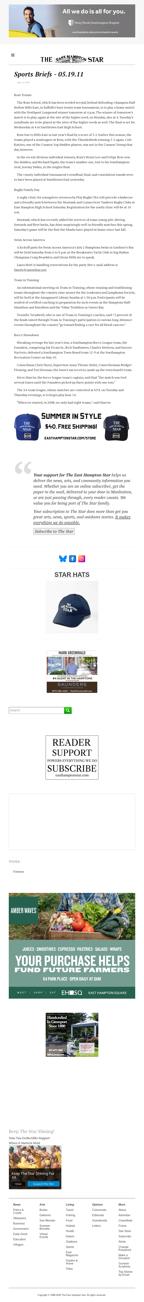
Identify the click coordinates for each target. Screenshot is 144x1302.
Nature (70, 1236)
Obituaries (19, 1218)
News (17, 1204)
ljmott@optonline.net (30, 270)
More (122, 1204)
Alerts (122, 1241)
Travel (70, 1209)
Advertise (124, 1215)
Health (70, 1231)
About (122, 1209)
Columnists (99, 1209)
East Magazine (72, 1254)
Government (20, 1228)
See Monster (47, 1220)
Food (69, 1220)
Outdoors (71, 1241)
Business (19, 1223)
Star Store (125, 1231)
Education (19, 1239)
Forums (18, 871)
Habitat (70, 1225)
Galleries (45, 1215)
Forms (122, 1225)
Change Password (125, 1248)
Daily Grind (20, 1234)
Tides (69, 1268)
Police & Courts (18, 1211)
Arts (42, 1204)
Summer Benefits (45, 1227)
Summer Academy (124, 1265)
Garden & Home (72, 1262)
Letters (96, 1225)
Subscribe (125, 1236)
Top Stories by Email (126, 1273)
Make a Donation (124, 1257)
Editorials (98, 1215)
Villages (18, 1244)
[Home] (72, 59)
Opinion (97, 1204)
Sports (70, 1246)
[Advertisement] (72, 1095)
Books (43, 1209)
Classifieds (125, 1220)
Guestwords (99, 1220)
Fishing (70, 1215)
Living (70, 1204)
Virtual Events (44, 1236)
